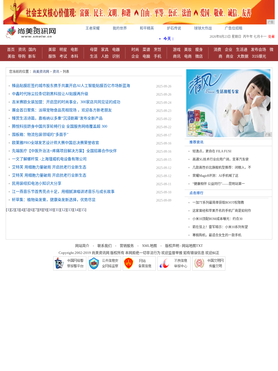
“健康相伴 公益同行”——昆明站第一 (218, 184)
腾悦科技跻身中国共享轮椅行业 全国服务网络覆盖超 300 (59, 126)
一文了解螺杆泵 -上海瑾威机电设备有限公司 (49, 159)
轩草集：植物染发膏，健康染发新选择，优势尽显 (54, 200)
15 (83, 210)
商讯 (177, 56)
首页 (11, 49)
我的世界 (120, 28)
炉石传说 (174, 28)
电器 (116, 49)
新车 (32, 56)
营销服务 (127, 246)
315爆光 (259, 56)
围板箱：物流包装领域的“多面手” (40, 135)
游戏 (177, 49)
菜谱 (146, 49)
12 (63, 210)
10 (51, 210)
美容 (52, 49)
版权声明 (172, 246)
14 (76, 210)
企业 (135, 56)
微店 (199, 56)
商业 (229, 56)
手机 (157, 56)
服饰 (52, 56)
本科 (74, 56)
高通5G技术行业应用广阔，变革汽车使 (220, 159)
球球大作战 (203, 28)
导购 (22, 56)
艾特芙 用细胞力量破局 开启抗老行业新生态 (49, 167)
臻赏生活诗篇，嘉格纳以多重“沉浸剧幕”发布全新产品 (57, 118)
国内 (32, 49)
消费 (217, 49)
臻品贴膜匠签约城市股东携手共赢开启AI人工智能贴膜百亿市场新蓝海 (71, 86)
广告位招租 (233, 28)
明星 (63, 49)
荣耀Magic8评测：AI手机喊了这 (215, 176)
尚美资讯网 (41, 72)
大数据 (242, 56)
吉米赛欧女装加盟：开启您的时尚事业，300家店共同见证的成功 (66, 102)
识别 (116, 56)
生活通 (241, 49)
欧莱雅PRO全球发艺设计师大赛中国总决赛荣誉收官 (55, 143)
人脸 (105, 56)
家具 (105, 49)
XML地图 (149, 246)
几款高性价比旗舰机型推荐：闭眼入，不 (221, 167)
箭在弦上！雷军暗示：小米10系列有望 (220, 227)
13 (70, 210)
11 (57, 210)
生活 (93, 56)
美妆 (11, 56)
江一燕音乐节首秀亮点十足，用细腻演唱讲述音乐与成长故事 (63, 192)
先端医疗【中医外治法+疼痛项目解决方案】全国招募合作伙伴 (64, 151)
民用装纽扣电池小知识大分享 (36, 183)
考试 (63, 56)
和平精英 (147, 28)
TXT (199, 246)
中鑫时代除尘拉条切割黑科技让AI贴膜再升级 (50, 94)
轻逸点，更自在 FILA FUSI (211, 151)
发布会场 (258, 49)
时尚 (135, 49)
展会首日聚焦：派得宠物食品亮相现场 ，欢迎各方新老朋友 (62, 110)
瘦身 (199, 49)
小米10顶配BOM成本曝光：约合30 (217, 219)
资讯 (22, 49)
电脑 (146, 56)
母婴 (93, 49)
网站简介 (82, 246)
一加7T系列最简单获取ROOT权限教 (218, 203)
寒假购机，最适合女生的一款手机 (216, 235)
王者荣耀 (93, 28)
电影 (74, 49)
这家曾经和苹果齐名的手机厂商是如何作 (221, 211)
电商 (188, 56)
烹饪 (157, 49)
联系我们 (104, 246)
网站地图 (189, 246)
